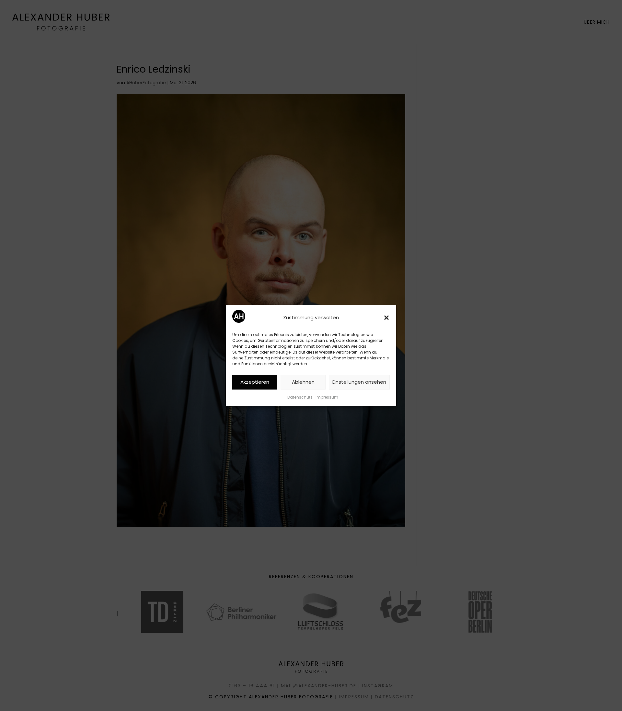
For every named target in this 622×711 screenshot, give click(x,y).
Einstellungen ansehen (359, 382)
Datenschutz (299, 397)
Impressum (327, 397)
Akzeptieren (254, 382)
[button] (386, 317)
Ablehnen (303, 382)
